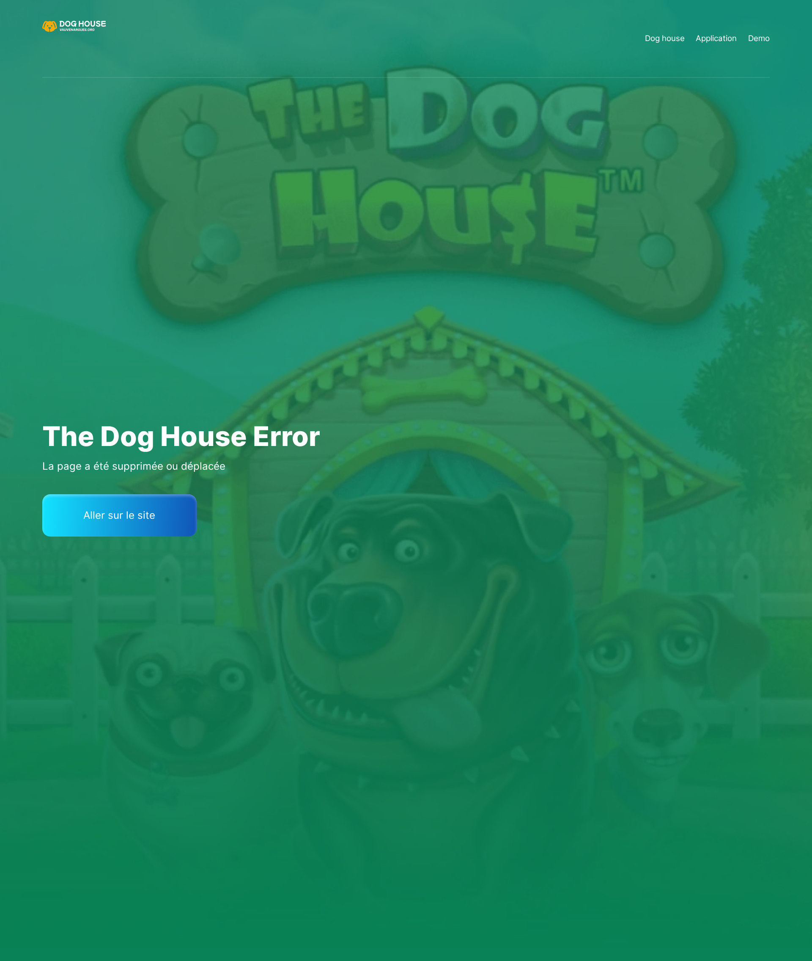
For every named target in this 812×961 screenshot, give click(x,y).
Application (716, 38)
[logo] (75, 38)
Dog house (665, 38)
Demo (759, 38)
